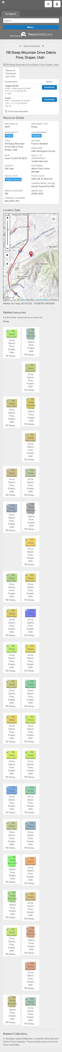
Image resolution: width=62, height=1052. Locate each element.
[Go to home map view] (7, 255)
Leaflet (22, 299)
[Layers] (53, 218)
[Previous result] (20, 46)
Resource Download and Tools (10, 73)
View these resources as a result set (23, 317)
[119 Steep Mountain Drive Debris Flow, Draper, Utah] (30, 64)
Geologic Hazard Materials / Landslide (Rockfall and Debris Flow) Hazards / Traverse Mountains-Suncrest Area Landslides (30, 1041)
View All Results (32, 46)
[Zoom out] (7, 248)
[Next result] (42, 46)
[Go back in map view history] (7, 264)
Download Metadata (17, 111)
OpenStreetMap (42, 299)
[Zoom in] (7, 218)
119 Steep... (11, 355)
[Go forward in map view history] (7, 259)
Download (49, 87)
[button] (31, 254)
